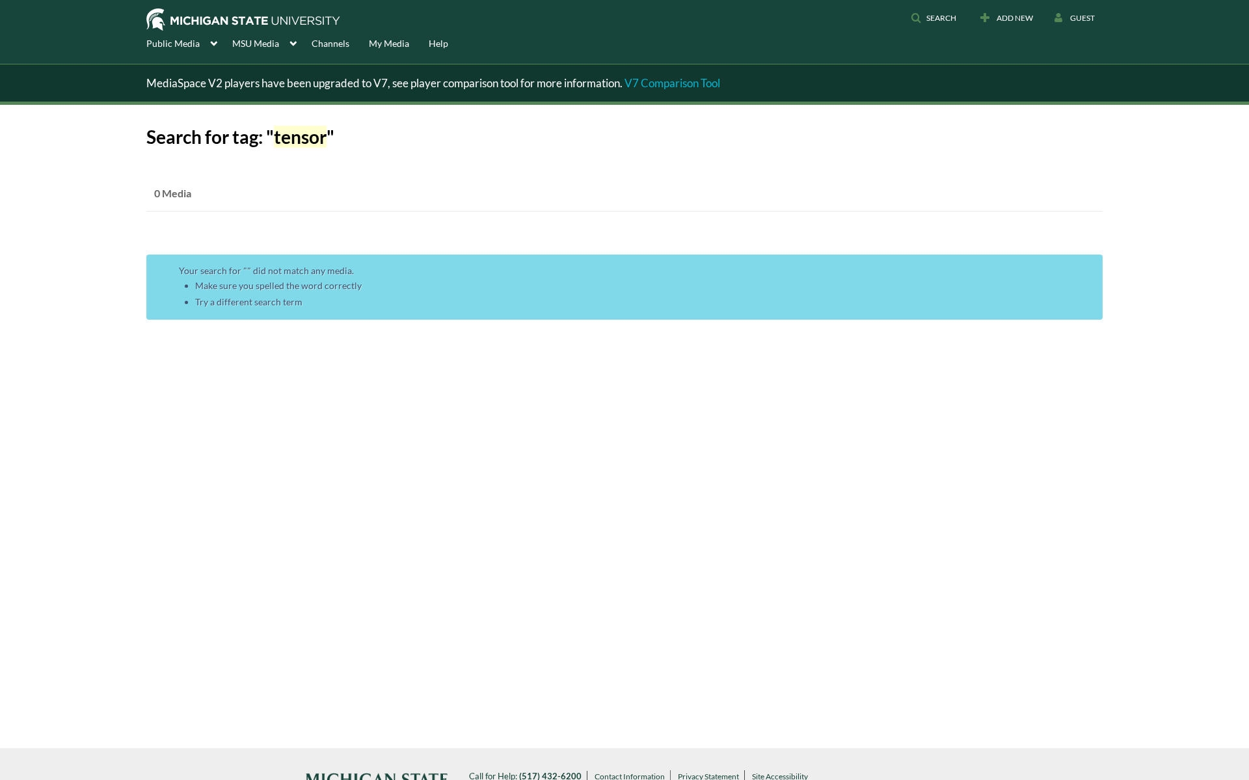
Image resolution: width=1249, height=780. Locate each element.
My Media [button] (389, 43)
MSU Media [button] (255, 43)
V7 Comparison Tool (672, 83)
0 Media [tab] (172, 193)
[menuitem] (189, 42)
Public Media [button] (173, 43)
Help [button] (438, 43)
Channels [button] (330, 43)
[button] (933, 18)
